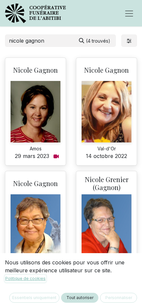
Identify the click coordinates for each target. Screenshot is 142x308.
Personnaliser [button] (118, 297)
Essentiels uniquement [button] (34, 297)
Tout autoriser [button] (79, 297)
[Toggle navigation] (129, 13)
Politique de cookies (25, 278)
